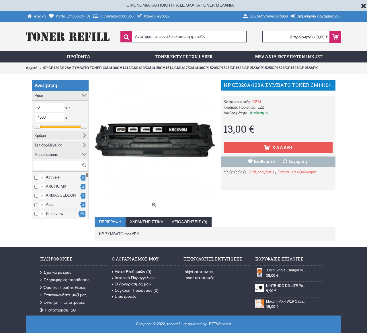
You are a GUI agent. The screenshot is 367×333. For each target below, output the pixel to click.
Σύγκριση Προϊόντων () (137, 290)
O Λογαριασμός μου (133, 284)
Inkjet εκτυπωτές (199, 271)
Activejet (52, 177)
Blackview (54, 213)
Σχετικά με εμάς (57, 272)
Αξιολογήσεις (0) (189, 222)
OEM (256, 102)
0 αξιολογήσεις (261, 172)
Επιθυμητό (264, 161)
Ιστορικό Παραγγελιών (135, 277)
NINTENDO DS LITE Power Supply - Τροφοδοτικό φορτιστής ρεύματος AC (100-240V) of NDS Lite (286, 286)
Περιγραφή (110, 222)
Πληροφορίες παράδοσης (66, 279)
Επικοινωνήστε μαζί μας (65, 295)
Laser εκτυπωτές (199, 277)
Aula (49, 204)
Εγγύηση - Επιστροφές (64, 302)
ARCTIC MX (56, 186)
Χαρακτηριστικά (146, 222)
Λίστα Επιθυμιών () (133, 271)
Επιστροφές (125, 296)
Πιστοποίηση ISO (60, 310)
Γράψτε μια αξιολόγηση (297, 172)
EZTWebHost (220, 324)
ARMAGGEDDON (60, 195)
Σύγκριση (298, 161)
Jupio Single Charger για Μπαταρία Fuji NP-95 (286, 270)
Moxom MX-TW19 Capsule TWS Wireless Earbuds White (286, 301)
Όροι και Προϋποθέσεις (65, 287)
